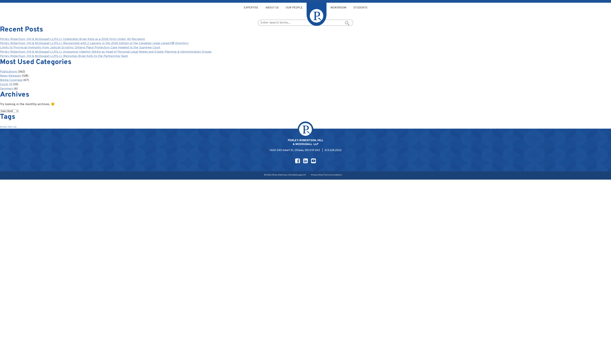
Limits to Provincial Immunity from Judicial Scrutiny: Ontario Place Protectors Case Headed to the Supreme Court (80, 48)
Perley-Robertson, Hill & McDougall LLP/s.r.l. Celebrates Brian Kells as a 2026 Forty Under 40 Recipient (72, 39)
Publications (8, 72)
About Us (272, 8)
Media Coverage (11, 80)
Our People (294, 8)
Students (360, 8)
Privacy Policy (317, 175)
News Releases (10, 76)
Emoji (10, 127)
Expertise (251, 8)
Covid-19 (6, 84)
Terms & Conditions (333, 175)
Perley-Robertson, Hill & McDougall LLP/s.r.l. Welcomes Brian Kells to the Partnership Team (64, 56)
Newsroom (338, 8)
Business (3, 127)
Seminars (6, 89)
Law (15, 127)
